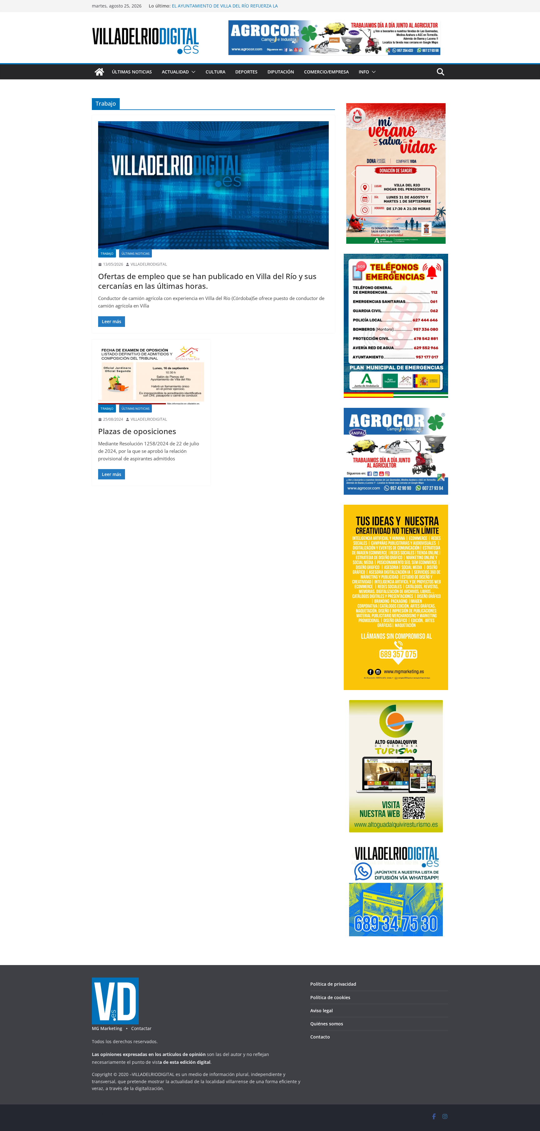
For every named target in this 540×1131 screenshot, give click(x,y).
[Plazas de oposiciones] (151, 375)
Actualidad (175, 72)
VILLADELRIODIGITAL (149, 264)
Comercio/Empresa (326, 72)
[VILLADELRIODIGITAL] (99, 71)
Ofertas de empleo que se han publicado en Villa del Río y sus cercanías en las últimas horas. (207, 281)
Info (364, 72)
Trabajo (107, 253)
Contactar (141, 1028)
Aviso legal (321, 1010)
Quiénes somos (326, 1024)
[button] (192, 72)
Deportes (246, 72)
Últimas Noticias (132, 72)
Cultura (215, 72)
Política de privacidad (333, 984)
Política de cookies (330, 997)
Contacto (320, 1037)
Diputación (281, 72)
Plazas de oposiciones (137, 431)
